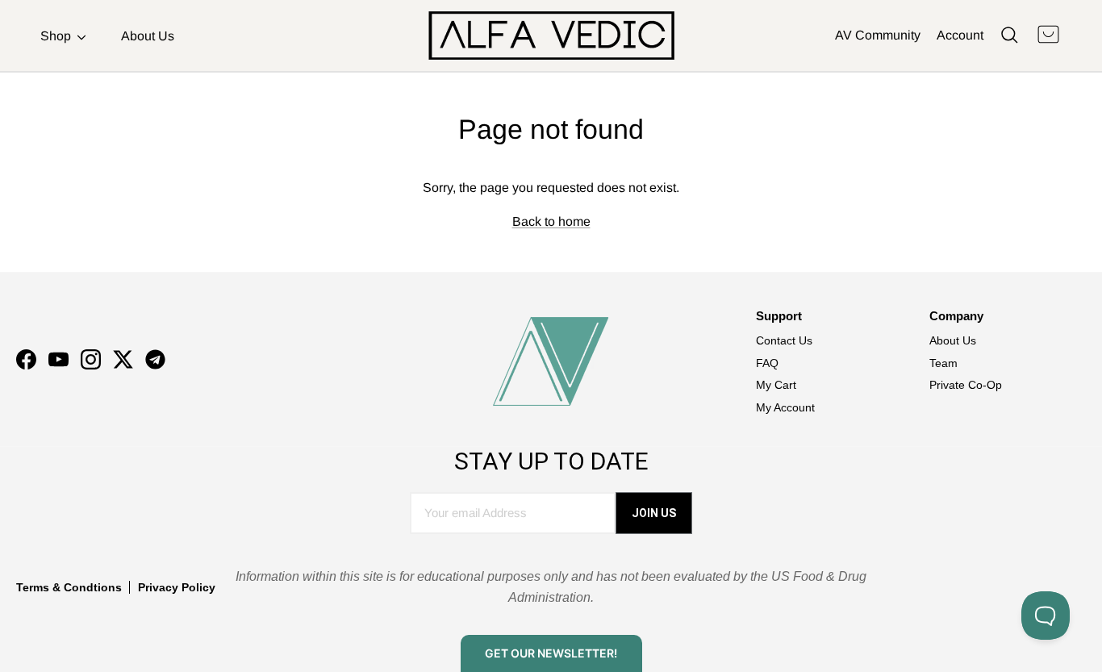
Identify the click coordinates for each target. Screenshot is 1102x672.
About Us (147, 36)
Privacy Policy (176, 587)
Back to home (551, 221)
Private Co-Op (965, 384)
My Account (785, 407)
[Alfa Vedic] (551, 35)
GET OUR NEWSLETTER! (551, 653)
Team (943, 363)
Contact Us (784, 340)
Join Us (654, 513)
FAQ (767, 363)
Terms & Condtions (69, 587)
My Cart (776, 384)
